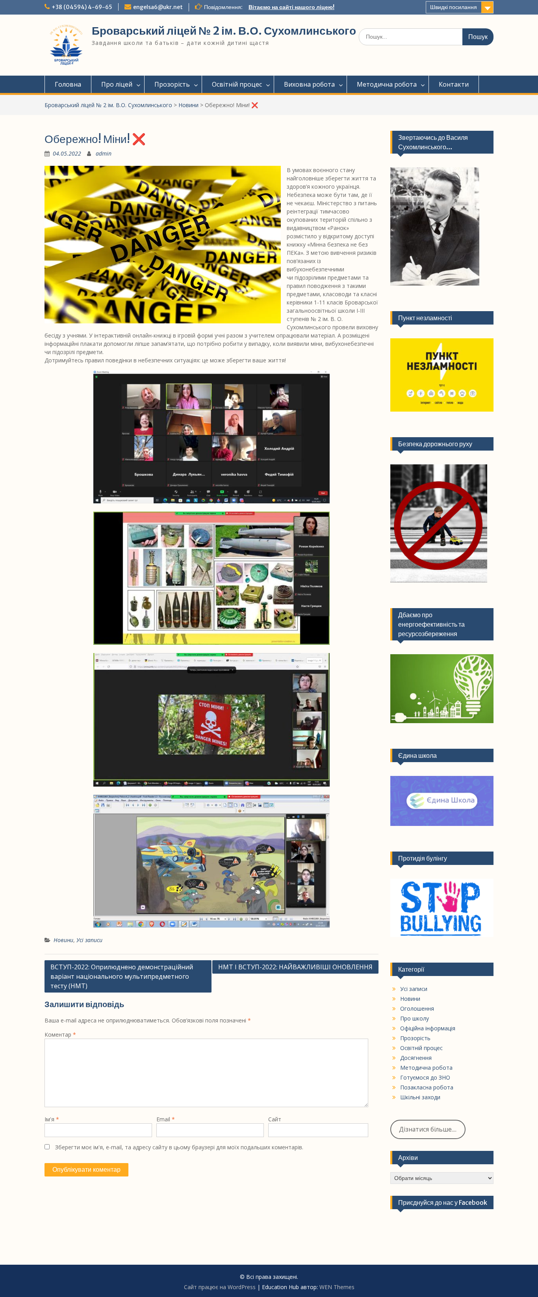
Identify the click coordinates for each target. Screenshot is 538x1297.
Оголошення (417, 1008)
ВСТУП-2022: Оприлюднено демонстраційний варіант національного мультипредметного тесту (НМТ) (121, 976)
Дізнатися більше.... (427, 1129)
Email (165, 1119)
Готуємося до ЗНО (425, 1077)
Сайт (274, 1119)
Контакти (454, 84)
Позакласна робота (426, 1087)
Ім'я (52, 1119)
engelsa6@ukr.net (158, 7)
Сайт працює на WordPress (220, 1287)
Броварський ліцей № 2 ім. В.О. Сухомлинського (224, 31)
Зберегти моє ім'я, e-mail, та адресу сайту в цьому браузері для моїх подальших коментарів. (179, 1147)
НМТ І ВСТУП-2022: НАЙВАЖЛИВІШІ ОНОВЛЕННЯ (295, 967)
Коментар (60, 1034)
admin (103, 153)
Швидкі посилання (453, 7)
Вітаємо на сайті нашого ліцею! (291, 7)
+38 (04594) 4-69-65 (82, 7)
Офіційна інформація (427, 1028)
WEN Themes (336, 1287)
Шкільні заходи (420, 1097)
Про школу (414, 1018)
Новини (188, 105)
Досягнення (416, 1057)
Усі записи (89, 940)
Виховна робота (309, 84)
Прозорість (172, 84)
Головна (68, 84)
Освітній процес (237, 84)
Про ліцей (116, 84)
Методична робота (387, 84)
